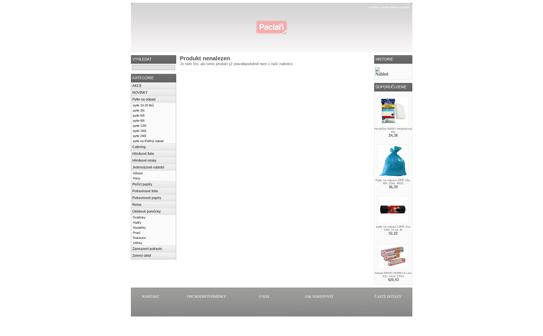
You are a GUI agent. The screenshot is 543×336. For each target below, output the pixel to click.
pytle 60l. (139, 115)
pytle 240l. (140, 136)
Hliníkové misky (144, 160)
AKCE (137, 86)
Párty (136, 178)
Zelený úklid (141, 256)
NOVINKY (140, 93)
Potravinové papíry (146, 198)
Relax (136, 205)
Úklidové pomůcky (146, 211)
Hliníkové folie (143, 154)
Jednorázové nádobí (148, 167)
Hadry (137, 222)
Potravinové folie (145, 191)
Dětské (138, 173)
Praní (136, 232)
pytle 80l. (139, 120)
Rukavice (139, 237)
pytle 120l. (140, 125)
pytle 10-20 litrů (143, 105)
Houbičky (139, 227)
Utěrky (137, 243)
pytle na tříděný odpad (148, 141)
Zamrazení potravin (147, 249)
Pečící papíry (142, 184)
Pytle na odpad (144, 99)
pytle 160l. (140, 130)
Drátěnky (139, 217)
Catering (139, 147)
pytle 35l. (139, 110)
